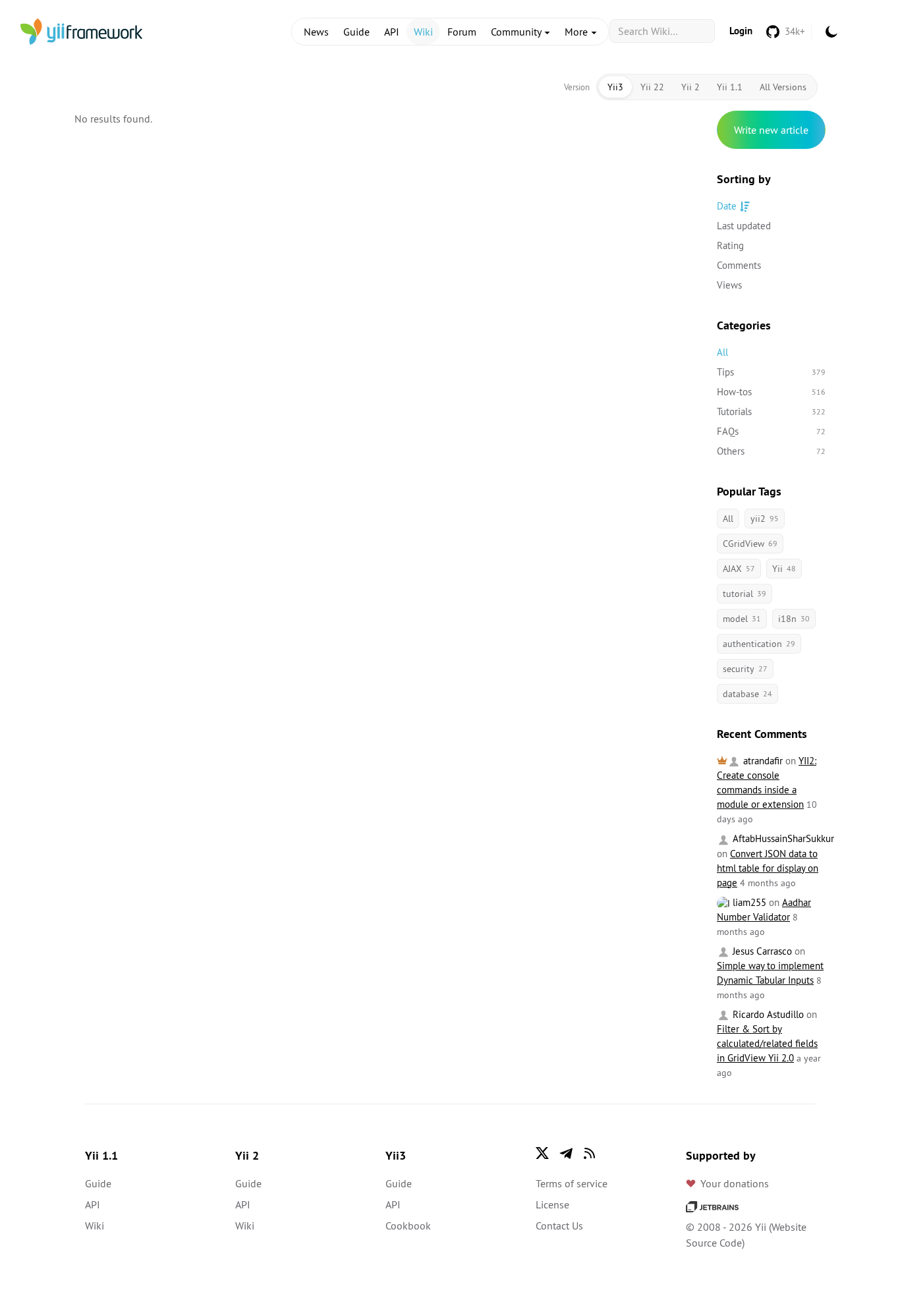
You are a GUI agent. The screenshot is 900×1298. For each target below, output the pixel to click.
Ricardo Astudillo (767, 1014)
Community (517, 31)
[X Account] (542, 1153)
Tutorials (771, 411)
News (316, 31)
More (577, 31)
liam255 (748, 902)
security (745, 669)
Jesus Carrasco (761, 951)
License (552, 1204)
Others (771, 451)
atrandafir (762, 760)
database (747, 694)
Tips (771, 372)
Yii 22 (652, 87)
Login (740, 30)
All (722, 352)
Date (727, 206)
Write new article (771, 129)
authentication (759, 644)
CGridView (750, 544)
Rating (730, 245)
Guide (356, 31)
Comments (739, 265)
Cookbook (408, 1225)
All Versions (783, 87)
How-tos (771, 391)
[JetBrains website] (712, 1205)
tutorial (744, 594)
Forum (461, 31)
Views (729, 285)
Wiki (423, 31)
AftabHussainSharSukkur (782, 838)
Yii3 (615, 87)
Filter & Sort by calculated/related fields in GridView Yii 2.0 (767, 1043)
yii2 (764, 518)
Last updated (744, 225)
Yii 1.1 (730, 87)
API (391, 31)
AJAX (739, 569)
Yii (784, 569)
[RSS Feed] (589, 1153)
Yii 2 (690, 87)
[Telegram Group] (566, 1153)
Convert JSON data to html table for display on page (767, 868)
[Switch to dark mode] (831, 31)
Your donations (734, 1183)
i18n (794, 619)
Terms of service (571, 1183)
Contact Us (559, 1225)
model (742, 619)
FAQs (771, 431)
